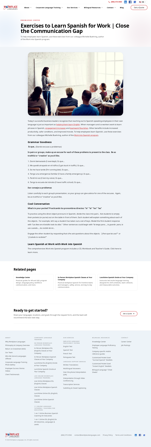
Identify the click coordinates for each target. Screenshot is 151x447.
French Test (67, 353)
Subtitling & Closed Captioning (74, 388)
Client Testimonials (12, 374)
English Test (67, 346)
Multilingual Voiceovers (72, 368)
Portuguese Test (69, 357)
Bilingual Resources (101, 337)
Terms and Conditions (123, 435)
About (8, 337)
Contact (124, 337)
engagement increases (55, 128)
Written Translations (70, 365)
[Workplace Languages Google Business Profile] (135, 2)
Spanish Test (68, 350)
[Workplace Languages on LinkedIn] (125, 2)
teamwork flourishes (79, 128)
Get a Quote (139, 7)
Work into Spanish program (86, 135)
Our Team (9, 352)
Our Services (68, 337)
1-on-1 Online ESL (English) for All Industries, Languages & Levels (45, 421)
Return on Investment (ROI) (15, 349)
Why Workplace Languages (15, 342)
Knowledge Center (99, 342)
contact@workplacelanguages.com (87, 435)
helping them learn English (68, 124)
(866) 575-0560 (66, 435)
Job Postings (125, 345)
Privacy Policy (108, 435)
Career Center (126, 342)
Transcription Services (71, 384)
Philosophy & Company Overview (17, 345)
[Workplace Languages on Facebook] (130, 2)
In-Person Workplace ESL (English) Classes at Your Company (43, 350)
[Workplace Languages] (10, 7)
